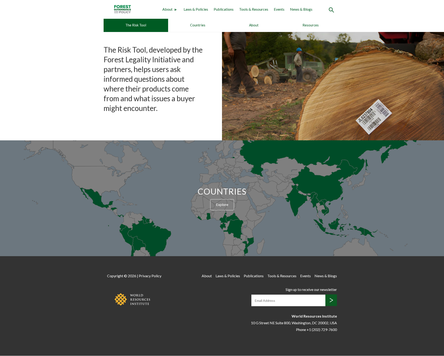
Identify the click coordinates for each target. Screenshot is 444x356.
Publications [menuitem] (224, 9)
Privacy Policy (150, 276)
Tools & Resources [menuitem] (253, 9)
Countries (197, 25)
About (254, 25)
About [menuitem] (166, 10)
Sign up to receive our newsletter (311, 289)
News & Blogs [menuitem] (301, 9)
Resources (310, 25)
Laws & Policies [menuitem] (196, 9)
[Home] (122, 8)
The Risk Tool (135, 25)
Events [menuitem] (279, 9)
